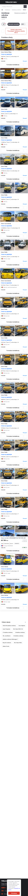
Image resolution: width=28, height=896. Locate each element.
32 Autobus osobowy (18, 635)
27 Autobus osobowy (7, 632)
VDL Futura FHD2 (18, 642)
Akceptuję (14, 893)
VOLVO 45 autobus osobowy (9, 625)
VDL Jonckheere (6, 635)
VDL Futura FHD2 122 (18, 629)
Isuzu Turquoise (6, 629)
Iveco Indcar (4, 566)
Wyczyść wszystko (13, 24)
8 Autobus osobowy (20, 632)
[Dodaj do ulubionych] (25, 64)
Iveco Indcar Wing (6, 52)
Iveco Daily (4, 109)
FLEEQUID (3, 61)
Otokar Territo (6, 646)
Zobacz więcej (6, 622)
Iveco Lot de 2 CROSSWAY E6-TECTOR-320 (13, 538)
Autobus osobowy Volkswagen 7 (10, 639)
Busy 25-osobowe (7, 642)
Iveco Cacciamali (6, 223)
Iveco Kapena (22, 625)
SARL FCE (3, 547)
